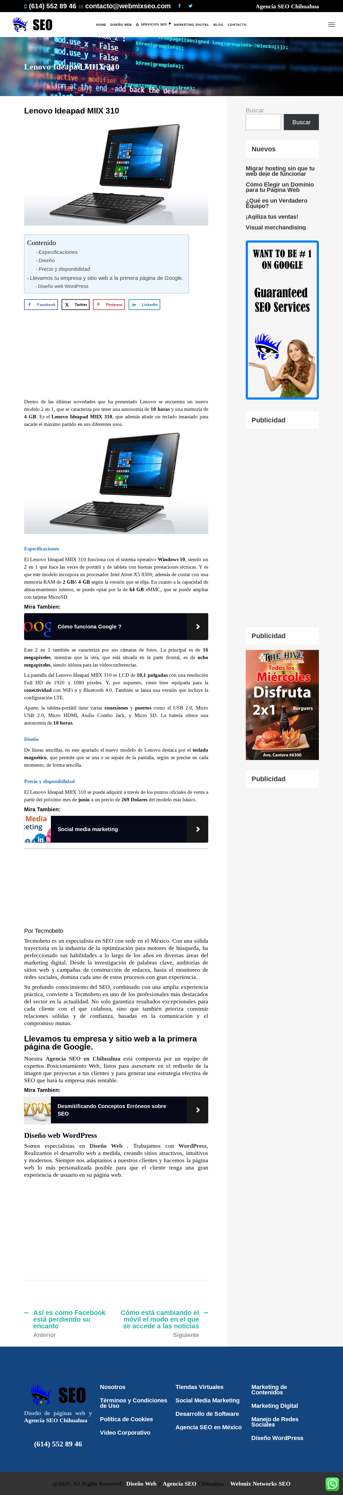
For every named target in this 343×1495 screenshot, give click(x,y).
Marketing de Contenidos (269, 1390)
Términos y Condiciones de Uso (133, 1403)
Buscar (255, 110)
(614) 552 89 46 (58, 1444)
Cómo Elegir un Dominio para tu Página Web (280, 187)
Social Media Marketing (208, 1400)
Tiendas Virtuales (199, 1387)
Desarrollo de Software (207, 1413)
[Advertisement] (120, 357)
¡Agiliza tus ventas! (272, 217)
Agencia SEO (179, 1483)
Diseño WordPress (277, 1438)
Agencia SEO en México (209, 1427)
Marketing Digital (274, 1405)
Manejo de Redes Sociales (275, 1422)
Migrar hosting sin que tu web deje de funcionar (280, 171)
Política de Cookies (126, 1419)
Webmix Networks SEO (260, 1483)
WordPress (192, 1145)
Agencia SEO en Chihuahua (84, 1058)
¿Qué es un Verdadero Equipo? (276, 203)
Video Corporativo (125, 1432)
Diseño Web (108, 1145)
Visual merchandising (276, 227)
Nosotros (112, 1387)
